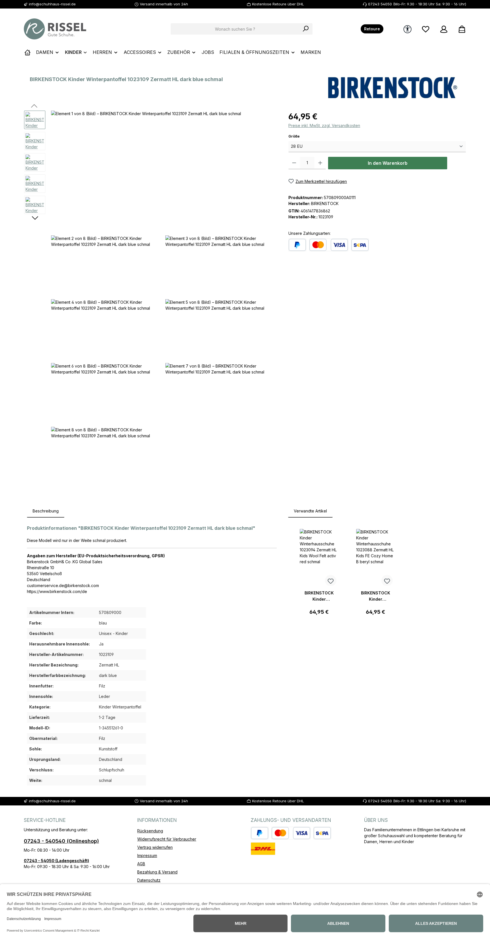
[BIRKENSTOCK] (393, 88)
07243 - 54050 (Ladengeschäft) (56, 860)
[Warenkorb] (460, 29)
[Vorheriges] (35, 106)
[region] (150, 301)
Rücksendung (150, 830)
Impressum (147, 855)
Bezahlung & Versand (157, 872)
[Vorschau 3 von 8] (34, 162)
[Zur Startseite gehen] (55, 28)
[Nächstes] (35, 218)
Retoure (372, 29)
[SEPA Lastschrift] (360, 245)
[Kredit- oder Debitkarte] (328, 245)
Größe (304, 136)
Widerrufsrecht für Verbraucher (166, 839)
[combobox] (235, 29)
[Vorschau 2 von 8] (34, 141)
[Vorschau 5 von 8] (34, 205)
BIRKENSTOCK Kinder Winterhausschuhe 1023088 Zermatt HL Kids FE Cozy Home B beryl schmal (375, 596)
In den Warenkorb (387, 163)
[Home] (27, 52)
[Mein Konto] (443, 29)
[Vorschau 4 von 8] (34, 183)
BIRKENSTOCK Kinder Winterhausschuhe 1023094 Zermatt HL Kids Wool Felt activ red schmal (319, 596)
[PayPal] (297, 245)
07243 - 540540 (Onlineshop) (61, 841)
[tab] (45, 511)
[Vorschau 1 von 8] (34, 120)
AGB (141, 863)
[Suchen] (305, 29)
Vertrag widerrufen (155, 847)
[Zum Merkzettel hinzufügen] (330, 580)
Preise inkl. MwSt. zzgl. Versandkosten (324, 125)
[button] (164, 172)
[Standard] (263, 848)
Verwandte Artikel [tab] (310, 510)
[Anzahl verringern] (294, 163)
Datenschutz (148, 880)
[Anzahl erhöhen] (320, 163)
